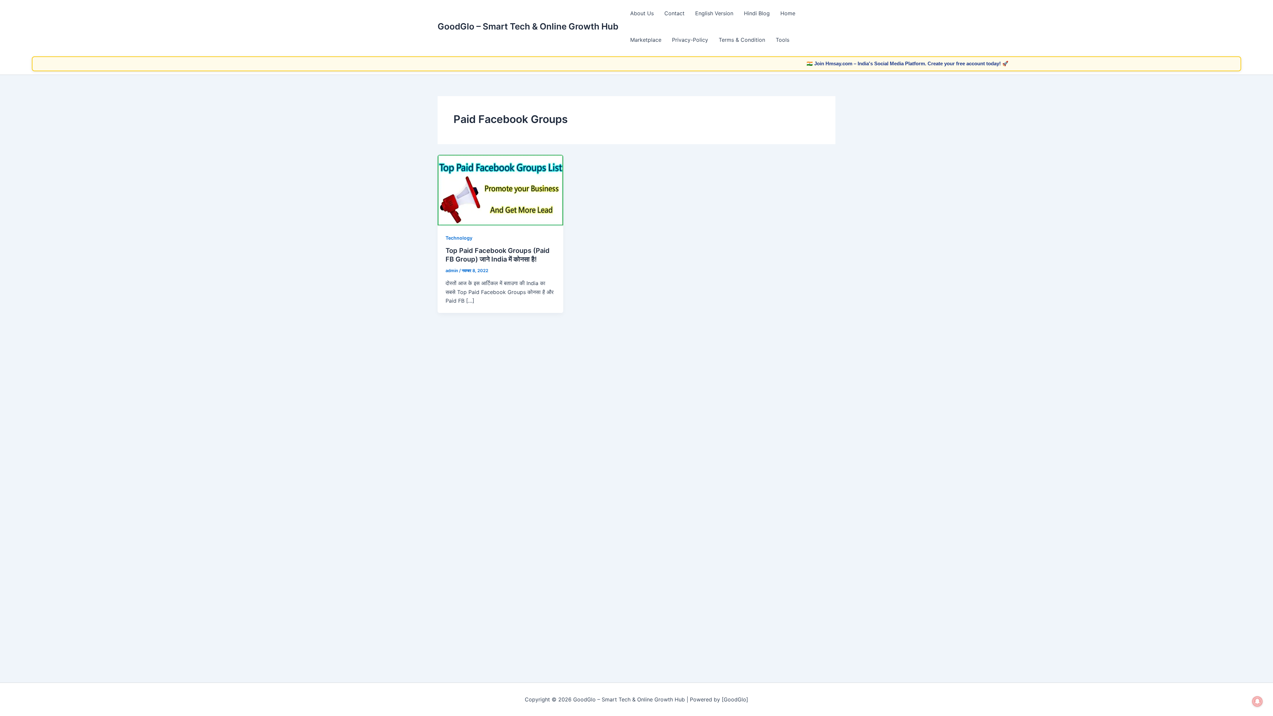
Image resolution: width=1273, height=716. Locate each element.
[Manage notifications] (1257, 701)
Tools (782, 39)
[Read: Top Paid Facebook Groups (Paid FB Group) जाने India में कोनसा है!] (500, 189)
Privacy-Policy (690, 39)
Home (787, 13)
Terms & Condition (742, 39)
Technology (459, 238)
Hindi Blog (757, 13)
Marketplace (645, 39)
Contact (674, 13)
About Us (642, 13)
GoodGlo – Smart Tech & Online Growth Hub (528, 26)
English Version (714, 13)
